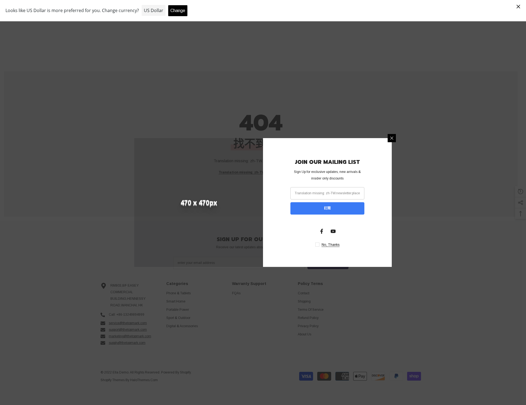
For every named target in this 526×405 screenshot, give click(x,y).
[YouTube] (333, 231)
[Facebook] (321, 231)
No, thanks (331, 245)
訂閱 (327, 208)
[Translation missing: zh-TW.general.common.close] (392, 138)
